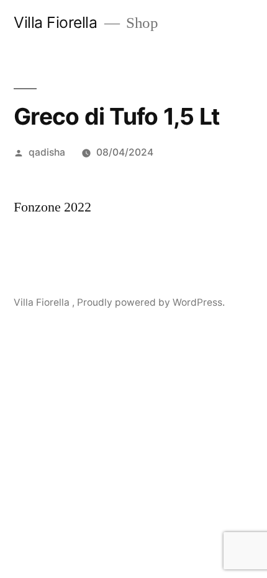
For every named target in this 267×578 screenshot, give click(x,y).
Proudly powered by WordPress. (151, 302)
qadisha (47, 152)
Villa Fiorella (57, 22)
